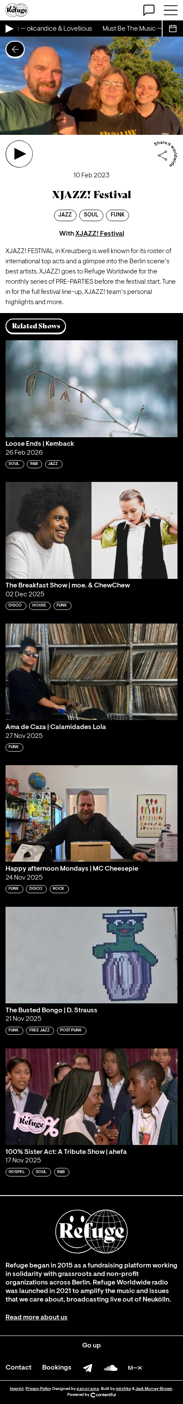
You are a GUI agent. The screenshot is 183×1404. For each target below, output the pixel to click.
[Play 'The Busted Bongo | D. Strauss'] (91, 955)
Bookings (56, 1367)
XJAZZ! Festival (99, 234)
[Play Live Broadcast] (9, 28)
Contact (18, 1367)
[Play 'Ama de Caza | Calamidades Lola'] (91, 672)
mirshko (123, 1389)
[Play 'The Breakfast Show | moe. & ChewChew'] (91, 530)
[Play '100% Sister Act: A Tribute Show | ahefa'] (91, 1096)
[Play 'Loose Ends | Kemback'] (91, 388)
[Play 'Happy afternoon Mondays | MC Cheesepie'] (91, 813)
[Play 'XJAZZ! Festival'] (19, 154)
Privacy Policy (38, 1389)
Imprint (17, 1389)
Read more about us (37, 1317)
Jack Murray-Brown (153, 1389)
